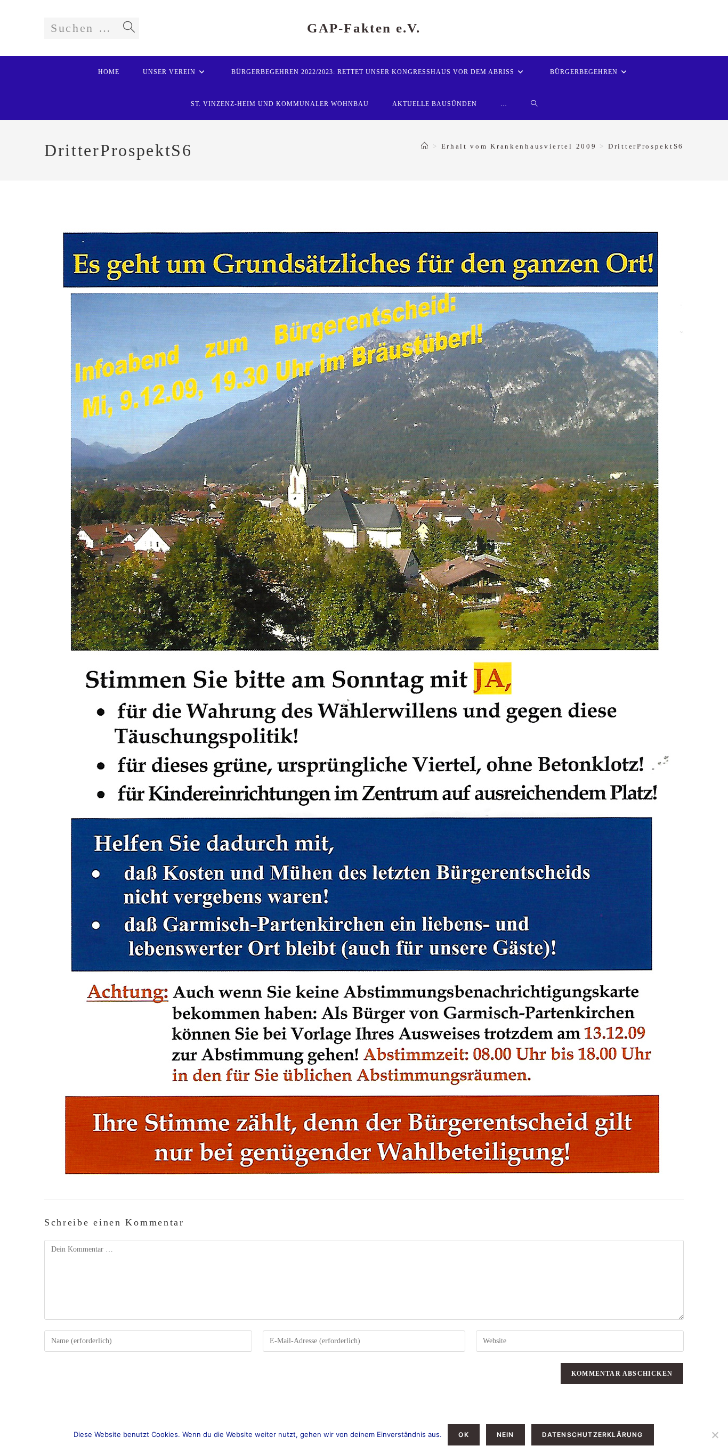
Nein (505, 1435)
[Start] (425, 146)
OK (463, 1435)
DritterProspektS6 (646, 146)
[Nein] (714, 1435)
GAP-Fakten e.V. (364, 28)
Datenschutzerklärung (592, 1435)
